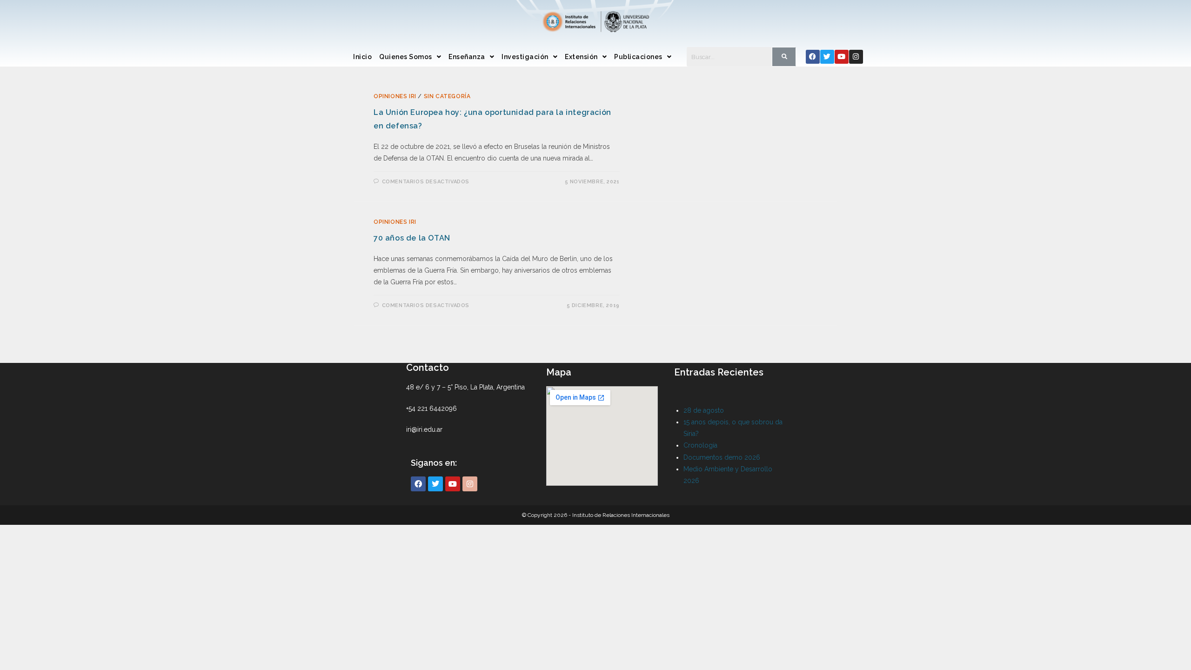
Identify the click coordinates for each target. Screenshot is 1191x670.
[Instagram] (856, 57)
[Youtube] (842, 57)
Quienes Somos (405, 56)
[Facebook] (813, 57)
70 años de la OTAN (412, 238)
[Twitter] (827, 57)
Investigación (525, 56)
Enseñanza (466, 56)
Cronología (700, 445)
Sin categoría (447, 96)
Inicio (362, 56)
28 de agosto (703, 410)
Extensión (581, 56)
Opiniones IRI (395, 96)
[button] (410, 56)
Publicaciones (638, 56)
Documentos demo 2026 (721, 457)
